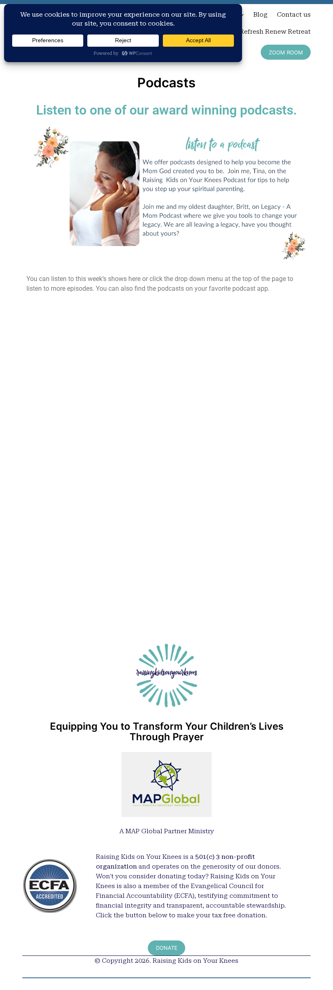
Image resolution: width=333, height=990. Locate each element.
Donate (166, 948)
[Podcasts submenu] (242, 15)
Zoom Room (286, 52)
